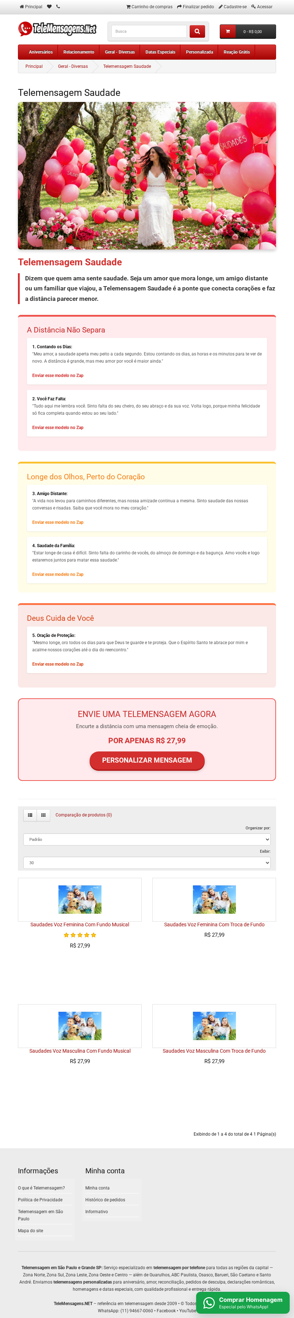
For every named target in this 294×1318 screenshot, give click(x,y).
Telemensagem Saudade (127, 66)
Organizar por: (258, 827)
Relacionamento (78, 52)
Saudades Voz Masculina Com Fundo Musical (80, 1051)
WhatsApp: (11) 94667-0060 (125, 1310)
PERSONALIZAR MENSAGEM (147, 760)
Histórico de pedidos (105, 1199)
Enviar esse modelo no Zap (58, 375)
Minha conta (97, 1188)
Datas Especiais (160, 52)
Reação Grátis (237, 52)
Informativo (96, 1211)
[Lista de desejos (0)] (49, 6)
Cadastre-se (235, 6)
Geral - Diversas (120, 52)
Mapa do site (30, 1230)
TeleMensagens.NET (73, 1303)
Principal (34, 66)
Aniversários (41, 52)
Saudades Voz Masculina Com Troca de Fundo (214, 1051)
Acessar (264, 6)
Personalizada (199, 52)
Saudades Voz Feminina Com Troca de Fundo (214, 924)
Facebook (166, 1310)
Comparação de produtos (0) (84, 815)
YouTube (187, 1310)
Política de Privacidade (40, 1199)
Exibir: (265, 851)
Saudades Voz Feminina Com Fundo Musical (79, 924)
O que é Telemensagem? (41, 1188)
